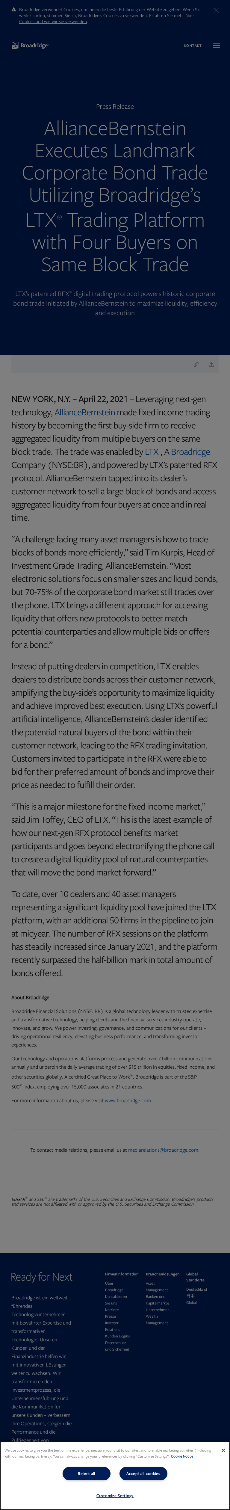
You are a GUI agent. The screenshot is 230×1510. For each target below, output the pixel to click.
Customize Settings (115, 1496)
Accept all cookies (143, 1473)
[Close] (223, 1450)
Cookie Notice (182, 1456)
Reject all (86, 1473)
